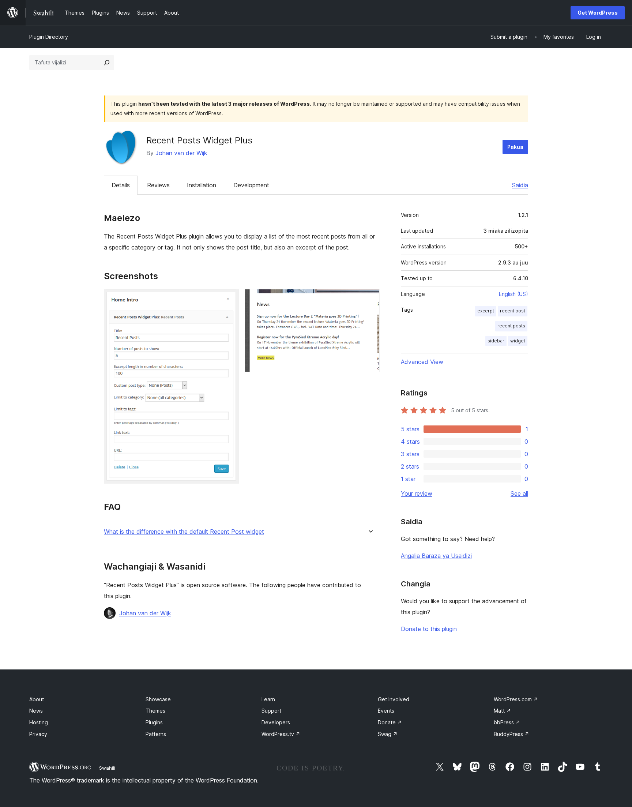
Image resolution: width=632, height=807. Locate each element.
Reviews (158, 185)
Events (386, 710)
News (36, 710)
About (36, 699)
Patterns (156, 734)
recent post (512, 311)
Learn (268, 699)
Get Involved (393, 699)
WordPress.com (516, 699)
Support (271, 710)
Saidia (520, 185)
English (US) (513, 294)
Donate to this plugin (429, 629)
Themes (155, 710)
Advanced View (422, 361)
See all (519, 493)
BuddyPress (511, 734)
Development (251, 185)
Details (121, 185)
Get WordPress (598, 13)
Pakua (515, 147)
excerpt (485, 311)
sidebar (496, 341)
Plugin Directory (48, 37)
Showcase (158, 699)
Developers (276, 722)
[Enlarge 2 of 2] (369, 299)
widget (517, 341)
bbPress (507, 722)
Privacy (38, 734)
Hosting (38, 722)
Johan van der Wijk (181, 153)
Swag (388, 734)
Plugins (154, 722)
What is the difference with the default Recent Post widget (184, 531)
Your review (416, 493)
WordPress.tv (281, 734)
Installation (201, 185)
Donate (390, 722)
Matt (502, 710)
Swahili (107, 768)
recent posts (511, 326)
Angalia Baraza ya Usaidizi (436, 555)
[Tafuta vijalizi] (106, 62)
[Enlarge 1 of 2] (229, 299)
